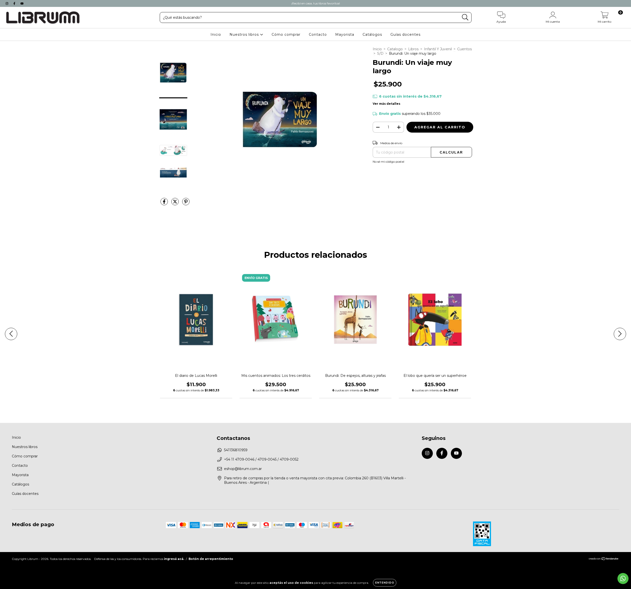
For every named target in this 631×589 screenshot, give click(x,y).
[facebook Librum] (14, 3)
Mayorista (344, 34)
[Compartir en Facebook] (164, 203)
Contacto (318, 34)
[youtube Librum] (22, 3)
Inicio (215, 34)
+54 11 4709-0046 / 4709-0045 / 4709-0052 (261, 459)
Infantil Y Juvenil (438, 49)
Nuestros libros (244, 34)
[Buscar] (465, 17)
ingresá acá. (174, 559)
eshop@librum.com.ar (243, 469)
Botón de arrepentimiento (211, 559)
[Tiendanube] (603, 559)
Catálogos (372, 34)
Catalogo (395, 49)
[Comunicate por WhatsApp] (623, 578)
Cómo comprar (286, 34)
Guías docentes (405, 34)
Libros (413, 49)
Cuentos (464, 49)
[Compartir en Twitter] (175, 203)
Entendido (384, 582)
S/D (380, 53)
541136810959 (235, 450)
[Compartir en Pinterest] (186, 203)
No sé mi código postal (388, 161)
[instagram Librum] (7, 3)
